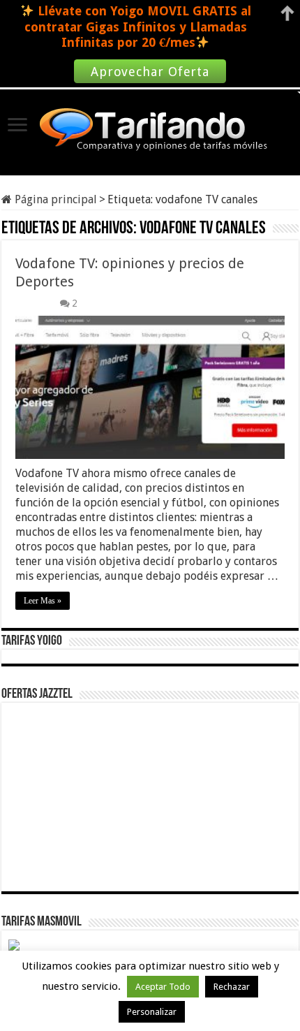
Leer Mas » (42, 601)
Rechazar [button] (231, 986)
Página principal (54, 199)
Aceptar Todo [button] (162, 986)
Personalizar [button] (152, 1012)
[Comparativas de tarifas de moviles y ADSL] (150, 130)
